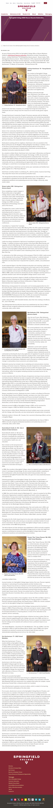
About (34, 14)
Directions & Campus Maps (15, 768)
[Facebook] (12, 799)
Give (11, 3)
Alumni (14, 3)
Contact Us (11, 791)
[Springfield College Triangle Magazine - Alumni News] (11, 776)
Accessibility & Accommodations (16, 785)
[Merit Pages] (36, 799)
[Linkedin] (40, 799)
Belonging (49, 14)
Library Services (27, 3)
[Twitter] (19, 799)
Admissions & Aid (15, 14)
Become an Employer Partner (15, 772)
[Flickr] (33, 799)
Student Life (26, 14)
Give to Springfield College (15, 779)
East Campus (12, 770)
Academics (4, 14)
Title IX (10, 789)
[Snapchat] (26, 799)
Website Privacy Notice (14, 783)
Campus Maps (20, 3)
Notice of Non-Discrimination (15, 787)
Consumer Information (14, 781)
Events (7, 3)
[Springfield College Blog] (43, 799)
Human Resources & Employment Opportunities (20, 774)
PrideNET (33, 3)
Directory (11, 766)
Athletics (40, 14)
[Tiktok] (29, 799)
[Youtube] (22, 799)
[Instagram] (15, 799)
